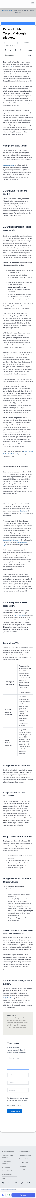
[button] (5, 50)
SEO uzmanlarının (8, 165)
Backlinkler (24, 511)
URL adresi (27, 818)
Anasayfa (5, 10)
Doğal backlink (8, 998)
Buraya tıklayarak (19, 615)
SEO (10, 10)
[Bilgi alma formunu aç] (3, 1195)
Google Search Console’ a (11, 540)
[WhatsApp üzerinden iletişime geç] (8, 1195)
